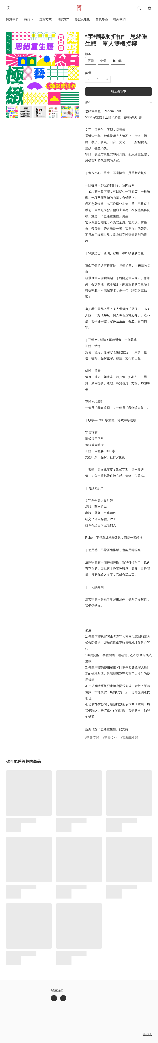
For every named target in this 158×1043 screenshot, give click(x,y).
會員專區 (102, 19)
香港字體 (93, 737)
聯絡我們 (119, 19)
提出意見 (147, 1034)
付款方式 (63, 19)
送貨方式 (45, 19)
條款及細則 (82, 19)
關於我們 (12, 19)
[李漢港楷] (79, 8)
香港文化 (111, 737)
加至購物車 (118, 91)
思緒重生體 (130, 737)
